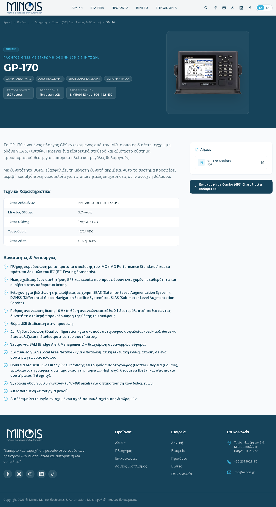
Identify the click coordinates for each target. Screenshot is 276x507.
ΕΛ (260, 7)
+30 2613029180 (245, 461)
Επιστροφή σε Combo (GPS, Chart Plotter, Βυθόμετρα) (231, 186)
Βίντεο (176, 466)
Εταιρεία (178, 450)
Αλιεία (120, 442)
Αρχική (7, 22)
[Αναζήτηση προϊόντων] (205, 7)
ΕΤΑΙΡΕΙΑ (97, 8)
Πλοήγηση (40, 22)
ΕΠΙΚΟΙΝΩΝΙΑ (166, 8)
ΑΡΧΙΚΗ (77, 8)
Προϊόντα (23, 22)
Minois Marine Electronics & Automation (57, 499)
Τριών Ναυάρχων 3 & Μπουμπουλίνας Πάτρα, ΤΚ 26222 (249, 446)
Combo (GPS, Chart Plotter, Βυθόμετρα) (76, 22)
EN (267, 7)
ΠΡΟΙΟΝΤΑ (120, 8)
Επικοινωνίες (126, 458)
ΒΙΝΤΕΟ (142, 8)
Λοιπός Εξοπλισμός (131, 466)
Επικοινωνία (181, 474)
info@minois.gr (244, 472)
